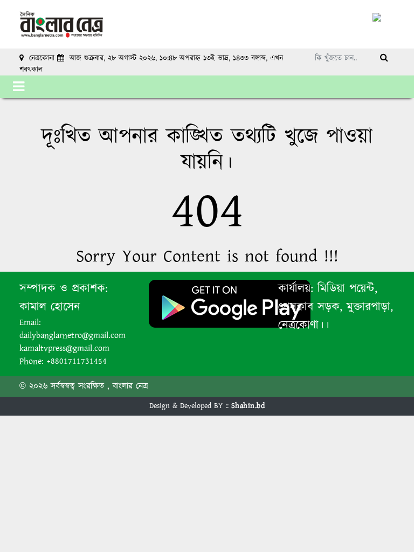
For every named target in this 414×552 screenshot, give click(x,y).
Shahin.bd (248, 406)
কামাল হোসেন (49, 307)
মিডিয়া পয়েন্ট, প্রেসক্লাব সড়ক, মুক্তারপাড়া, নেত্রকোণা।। (335, 307)
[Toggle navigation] (18, 87)
